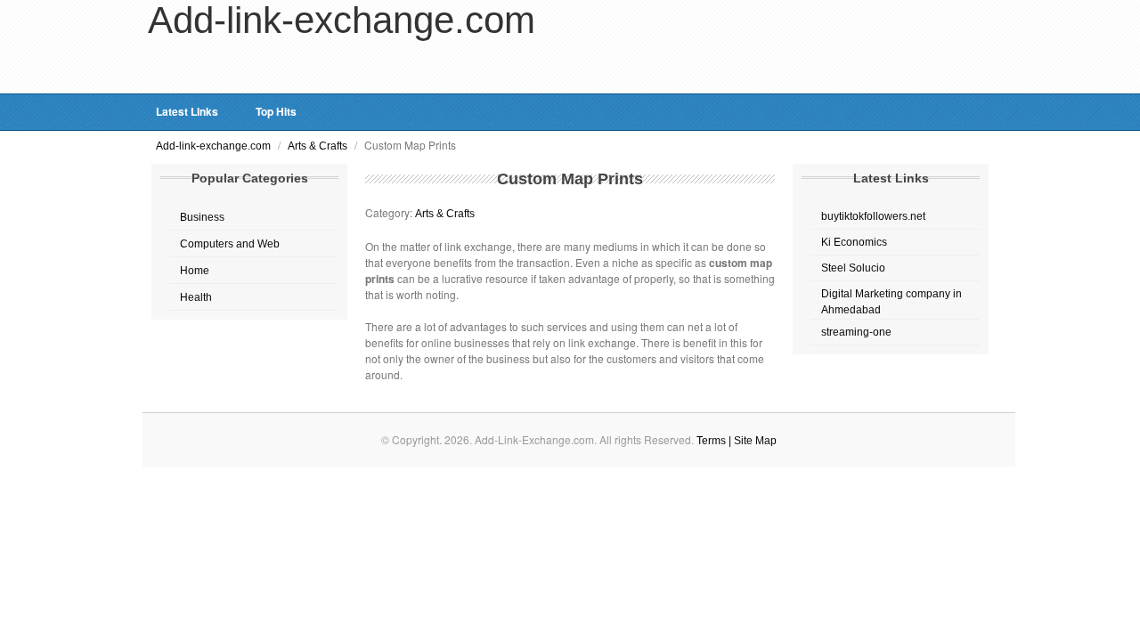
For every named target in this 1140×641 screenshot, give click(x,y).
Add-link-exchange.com (214, 146)
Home (194, 270)
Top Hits (276, 111)
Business (202, 217)
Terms (712, 440)
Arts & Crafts (319, 146)
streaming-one (856, 332)
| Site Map (753, 440)
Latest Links (187, 111)
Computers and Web (230, 244)
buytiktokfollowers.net (873, 216)
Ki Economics (854, 242)
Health (196, 297)
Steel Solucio (853, 268)
